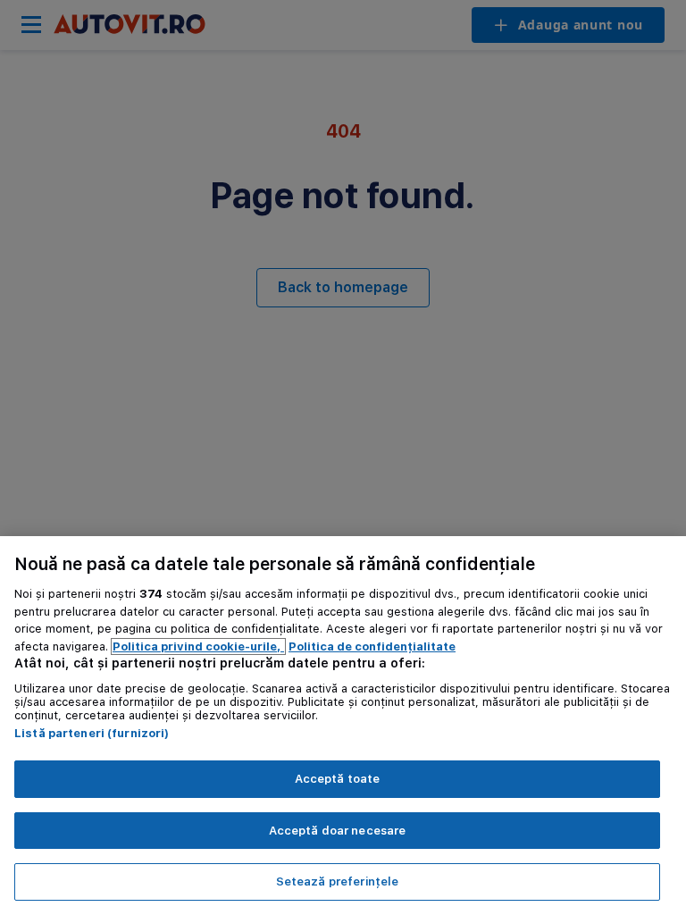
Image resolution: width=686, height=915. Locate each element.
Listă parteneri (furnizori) (92, 733)
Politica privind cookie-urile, (198, 646)
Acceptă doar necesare (337, 830)
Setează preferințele (337, 881)
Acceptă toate (338, 778)
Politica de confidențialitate (372, 646)
